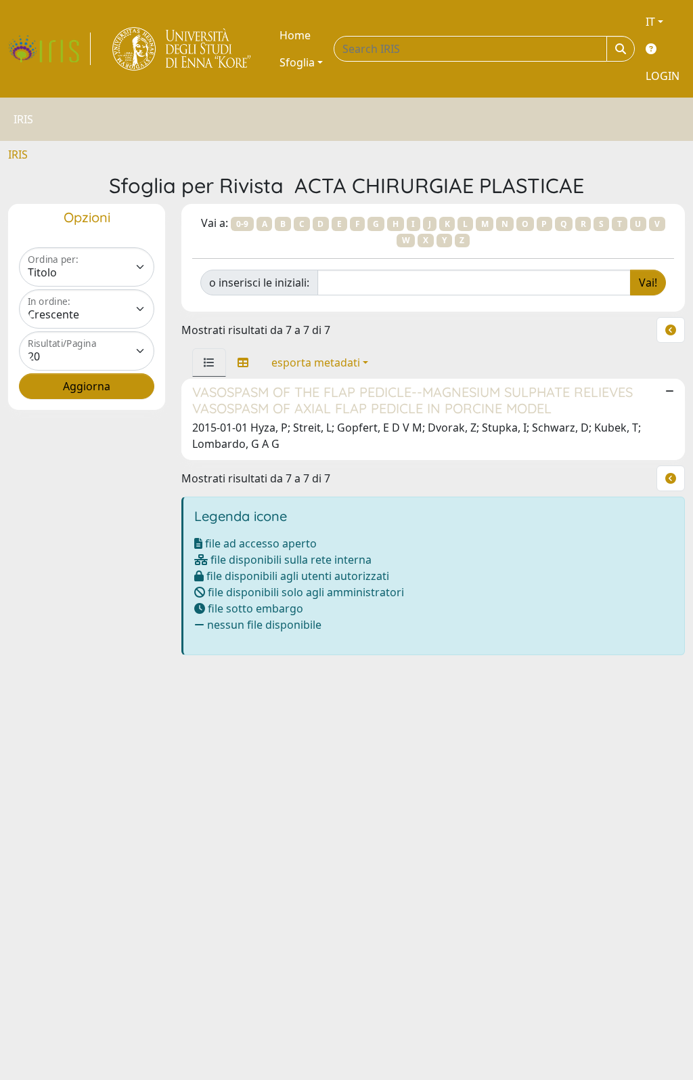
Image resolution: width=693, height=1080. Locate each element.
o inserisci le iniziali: (259, 282)
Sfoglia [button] (297, 62)
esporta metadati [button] (315, 362)
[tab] (209, 362)
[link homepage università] (182, 48)
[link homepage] (49, 49)
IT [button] (650, 21)
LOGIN (662, 75)
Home (295, 35)
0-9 (242, 224)
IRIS (18, 154)
